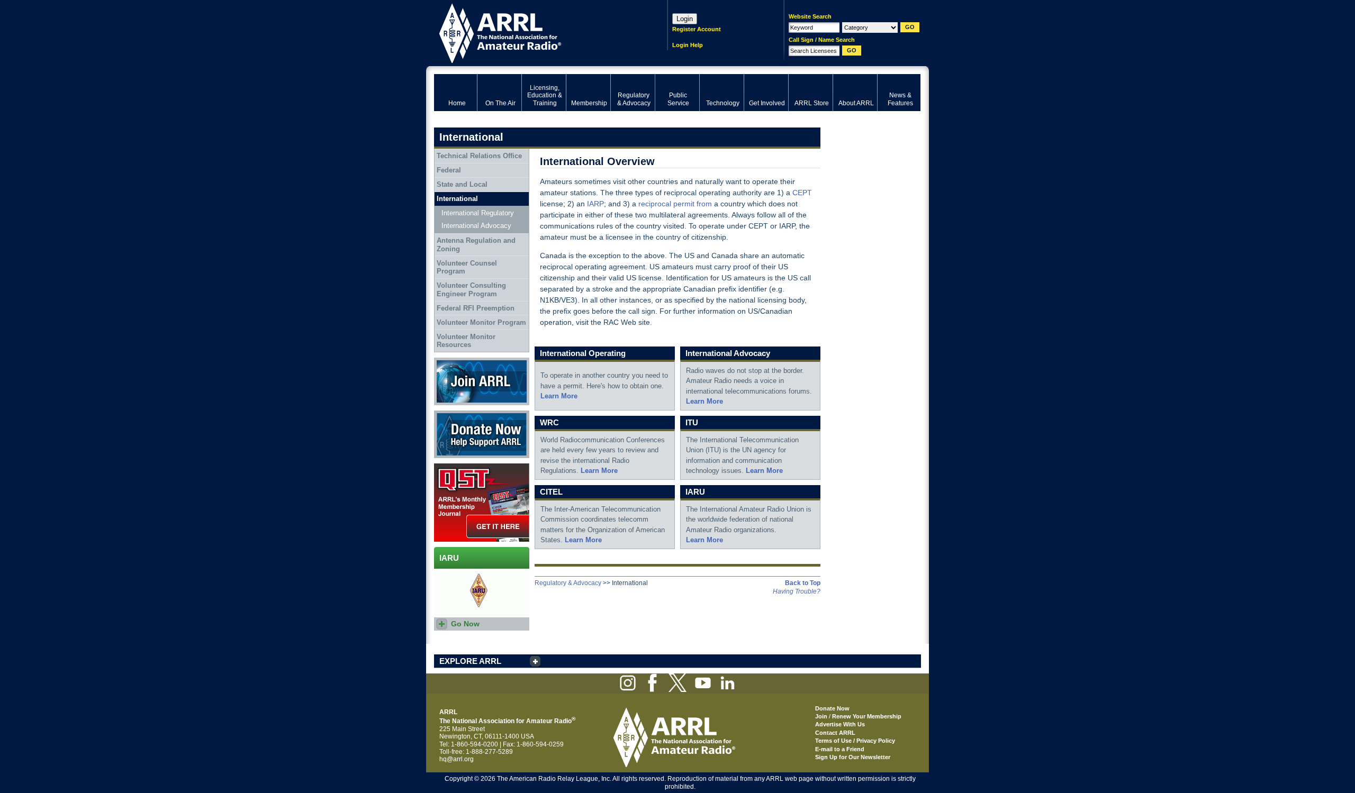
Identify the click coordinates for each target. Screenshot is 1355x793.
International (457, 199)
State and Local (462, 184)
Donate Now (452, 414)
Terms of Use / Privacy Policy (855, 740)
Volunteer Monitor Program (481, 322)
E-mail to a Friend (839, 749)
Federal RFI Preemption (475, 308)
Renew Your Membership (866, 716)
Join (821, 716)
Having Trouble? (796, 591)
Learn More (558, 396)
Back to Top (802, 583)
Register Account (696, 29)
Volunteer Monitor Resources (466, 341)
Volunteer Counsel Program (467, 267)
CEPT (802, 192)
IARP (595, 203)
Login (684, 19)
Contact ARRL (835, 733)
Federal (449, 170)
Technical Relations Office (479, 156)
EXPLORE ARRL (470, 661)
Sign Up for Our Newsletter (852, 757)
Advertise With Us (840, 724)
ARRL (537, 32)
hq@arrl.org (456, 759)
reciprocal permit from (675, 203)
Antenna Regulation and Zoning (476, 244)
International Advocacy (476, 226)
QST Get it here (456, 467)
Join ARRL (449, 361)
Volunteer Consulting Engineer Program (471, 289)
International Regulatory (477, 213)
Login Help (687, 45)
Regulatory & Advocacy (568, 583)
